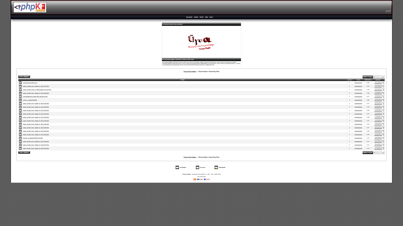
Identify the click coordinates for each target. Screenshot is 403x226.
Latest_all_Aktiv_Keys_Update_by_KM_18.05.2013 (36, 117)
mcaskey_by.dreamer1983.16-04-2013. (33, 138)
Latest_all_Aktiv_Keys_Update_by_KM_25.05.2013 (36, 107)
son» (383, 77)
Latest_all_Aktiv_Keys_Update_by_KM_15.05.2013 (36, 120)
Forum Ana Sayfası (190, 71)
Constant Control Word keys (30, 82)
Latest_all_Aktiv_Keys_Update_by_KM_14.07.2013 (36, 86)
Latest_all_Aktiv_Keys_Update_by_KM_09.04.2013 (36, 145)
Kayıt (211, 17)
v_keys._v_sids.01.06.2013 (30, 100)
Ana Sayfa (189, 17)
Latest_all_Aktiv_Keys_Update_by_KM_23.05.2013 (36, 110)
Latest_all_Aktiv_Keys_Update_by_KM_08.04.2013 (36, 148)
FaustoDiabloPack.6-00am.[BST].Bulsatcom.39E (35, 96)
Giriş (206, 17)
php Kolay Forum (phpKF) (198, 174)
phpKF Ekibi (217, 174)
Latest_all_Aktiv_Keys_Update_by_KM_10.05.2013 (36, 124)
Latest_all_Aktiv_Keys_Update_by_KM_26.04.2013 (36, 131)
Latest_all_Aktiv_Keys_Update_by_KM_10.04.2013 (36, 141)
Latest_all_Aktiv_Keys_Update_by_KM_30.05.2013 (36, 103)
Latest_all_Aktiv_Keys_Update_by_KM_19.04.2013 (36, 134)
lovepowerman (358, 82)
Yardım (196, 17)
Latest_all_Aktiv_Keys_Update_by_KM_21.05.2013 (36, 113)
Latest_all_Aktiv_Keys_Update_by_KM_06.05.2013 (36, 127)
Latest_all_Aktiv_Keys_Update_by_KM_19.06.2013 (36, 93)
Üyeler (202, 17)
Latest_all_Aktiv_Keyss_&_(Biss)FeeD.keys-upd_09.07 (37, 89)
